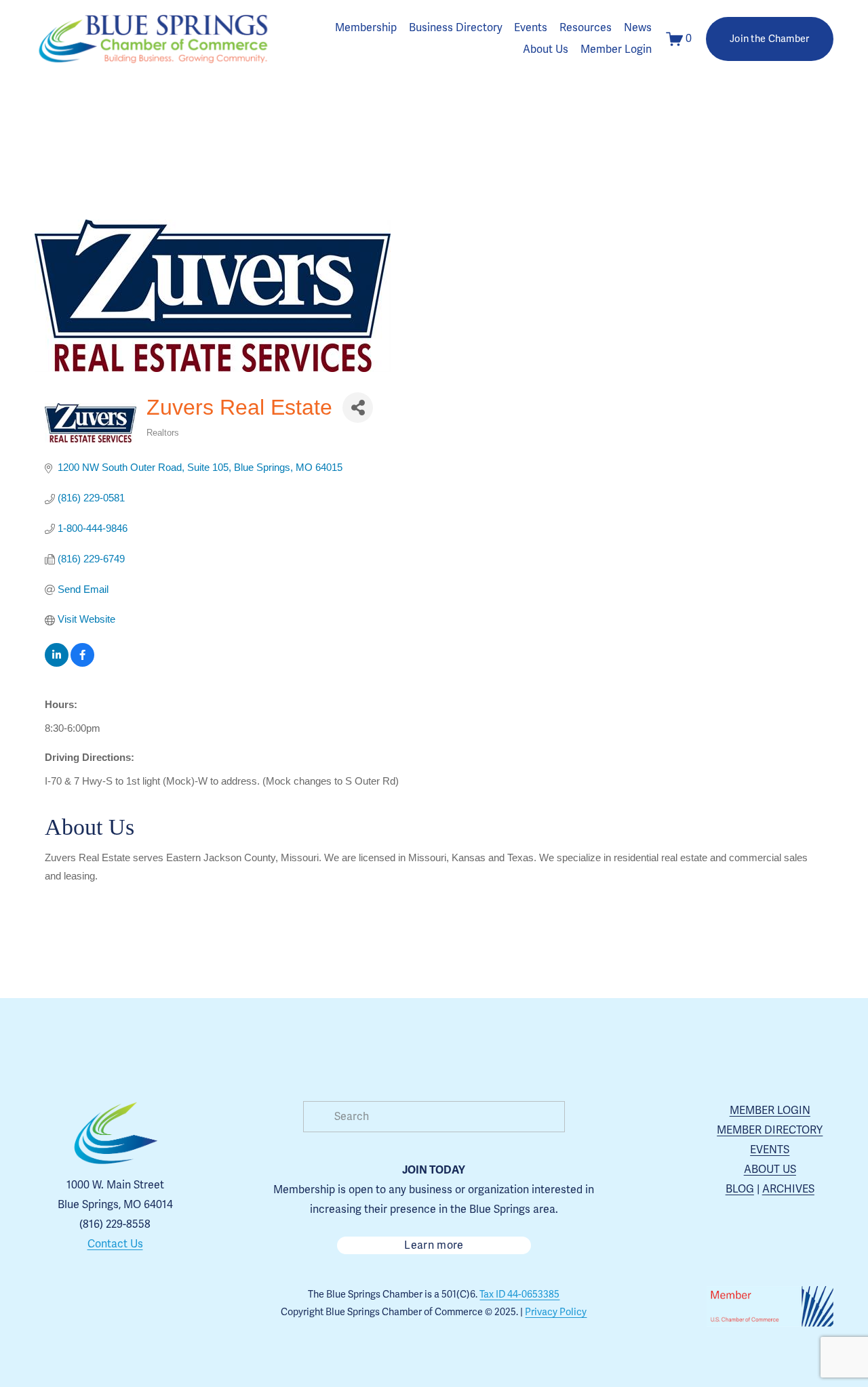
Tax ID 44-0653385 (519, 1294)
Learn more (433, 1245)
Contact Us (115, 1244)
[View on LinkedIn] (56, 663)
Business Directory (455, 28)
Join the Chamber (770, 39)
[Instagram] (68, 1307)
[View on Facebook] (82, 663)
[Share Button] (357, 407)
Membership (366, 28)
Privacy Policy (556, 1312)
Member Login (616, 49)
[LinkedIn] (162, 1307)
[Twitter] (131, 1307)
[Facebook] (99, 1307)
